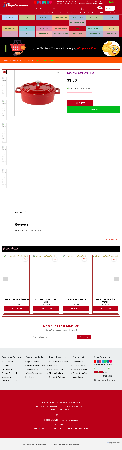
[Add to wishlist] (25, 259)
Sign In (111, 2)
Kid (61, 409)
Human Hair (44, 17)
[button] (58, 72)
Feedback (29, 377)
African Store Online (33, 373)
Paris (70, 428)
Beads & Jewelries (80, 369)
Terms (10, 369)
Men (26, 17)
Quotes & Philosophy (58, 377)
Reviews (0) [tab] (20, 212)
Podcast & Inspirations (35, 365)
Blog (10, 34)
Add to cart (80, 103)
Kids (26, 34)
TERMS (64, 415)
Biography (53, 365)
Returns (111, 28)
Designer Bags (10, 28)
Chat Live (6, 365)
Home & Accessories (60, 17)
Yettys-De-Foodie (94, 17)
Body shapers (42, 406)
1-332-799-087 (8, 362)
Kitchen (31, 60)
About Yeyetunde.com (58, 362)
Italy (86, 428)
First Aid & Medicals (60, 28)
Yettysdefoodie (31, 369)
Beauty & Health (44, 34)
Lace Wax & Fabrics (77, 17)
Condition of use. (28, 445)
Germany (78, 428)
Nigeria (35, 428)
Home (111, 17)
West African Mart (94, 28)
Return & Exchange (10, 381)
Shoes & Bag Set (77, 34)
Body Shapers (43, 28)
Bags (67, 409)
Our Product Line (56, 369)
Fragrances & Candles (60, 34)
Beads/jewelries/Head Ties (77, 24)
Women (27, 28)
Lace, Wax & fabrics (70, 406)
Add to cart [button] (18, 309)
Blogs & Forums (32, 362)
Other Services (111, 34)
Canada (52, 428)
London (44, 428)
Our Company (10, 17)
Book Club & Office (94, 34)
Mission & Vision (56, 373)
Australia (62, 428)
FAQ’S (4, 369)
